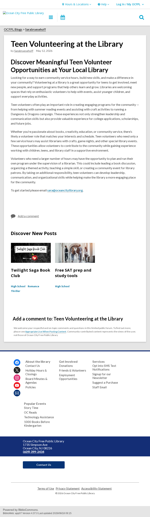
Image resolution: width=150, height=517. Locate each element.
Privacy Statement (68, 488)
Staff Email (99, 387)
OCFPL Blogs (13, 29)
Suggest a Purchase (105, 382)
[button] (76, 4)
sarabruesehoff (23, 50)
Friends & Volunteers (72, 370)
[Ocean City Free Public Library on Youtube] (17, 385)
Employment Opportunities (68, 377)
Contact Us (32, 365)
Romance (33, 286)
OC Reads (30, 412)
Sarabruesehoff (35, 29)
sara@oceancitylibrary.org (65, 190)
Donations (66, 365)
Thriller (15, 291)
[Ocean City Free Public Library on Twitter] (17, 370)
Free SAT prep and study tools (73, 272)
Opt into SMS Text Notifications (104, 367)
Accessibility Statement (96, 488)
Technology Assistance (39, 417)
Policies (30, 387)
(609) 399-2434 (33, 451)
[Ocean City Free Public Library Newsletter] (17, 393)
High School (18, 286)
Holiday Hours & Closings (36, 372)
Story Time (31, 407)
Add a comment (28, 216)
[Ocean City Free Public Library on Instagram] (17, 377)
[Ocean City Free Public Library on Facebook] (17, 362)
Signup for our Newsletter (101, 376)
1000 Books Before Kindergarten (37, 423)
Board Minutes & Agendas (36, 380)
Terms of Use (45, 488)
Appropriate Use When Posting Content (45, 331)
